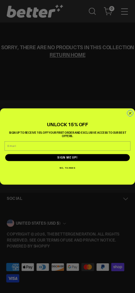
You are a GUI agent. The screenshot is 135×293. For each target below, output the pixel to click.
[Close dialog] (130, 113)
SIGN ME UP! (67, 157)
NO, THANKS (67, 167)
